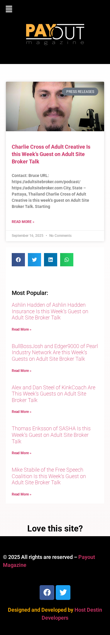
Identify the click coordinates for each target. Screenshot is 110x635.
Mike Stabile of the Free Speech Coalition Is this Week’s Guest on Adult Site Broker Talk (49, 476)
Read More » (23, 222)
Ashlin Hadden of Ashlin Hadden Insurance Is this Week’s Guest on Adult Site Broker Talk (50, 311)
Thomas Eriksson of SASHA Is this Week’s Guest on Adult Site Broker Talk (51, 434)
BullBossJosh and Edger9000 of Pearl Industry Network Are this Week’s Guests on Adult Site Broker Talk (55, 352)
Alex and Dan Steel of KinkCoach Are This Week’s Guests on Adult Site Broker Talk (53, 393)
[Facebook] (47, 592)
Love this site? (55, 529)
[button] (55, 9)
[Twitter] (63, 592)
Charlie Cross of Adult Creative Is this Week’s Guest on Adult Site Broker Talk (51, 154)
